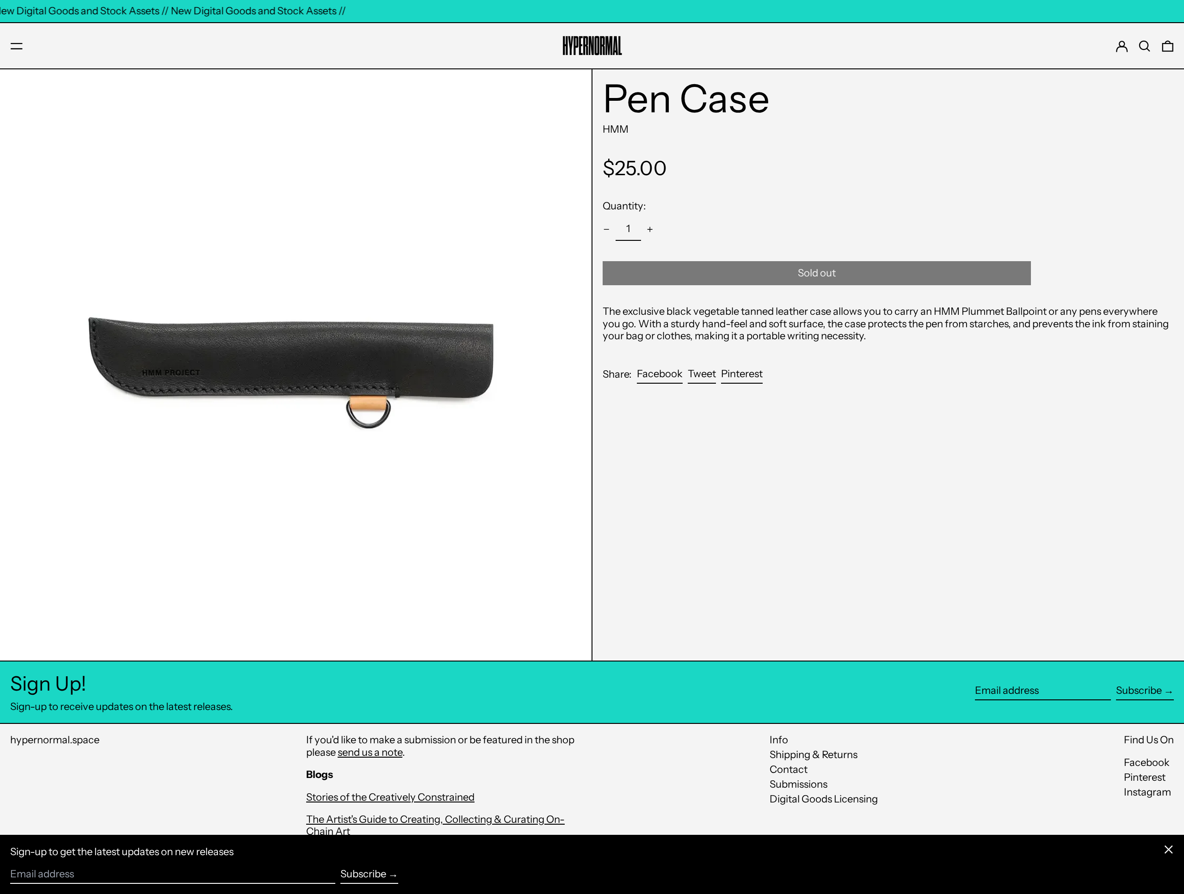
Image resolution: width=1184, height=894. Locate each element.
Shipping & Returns (813, 754)
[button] (1144, 46)
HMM (616, 129)
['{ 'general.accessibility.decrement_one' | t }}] (607, 229)
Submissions (798, 784)
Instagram (1147, 792)
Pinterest (1145, 778)
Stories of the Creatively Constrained (390, 797)
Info (779, 740)
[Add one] (650, 229)
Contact (789, 769)
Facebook (1147, 763)
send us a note (370, 752)
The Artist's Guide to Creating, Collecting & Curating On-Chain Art (435, 825)
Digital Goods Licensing (824, 799)
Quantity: (624, 206)
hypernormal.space (54, 740)
